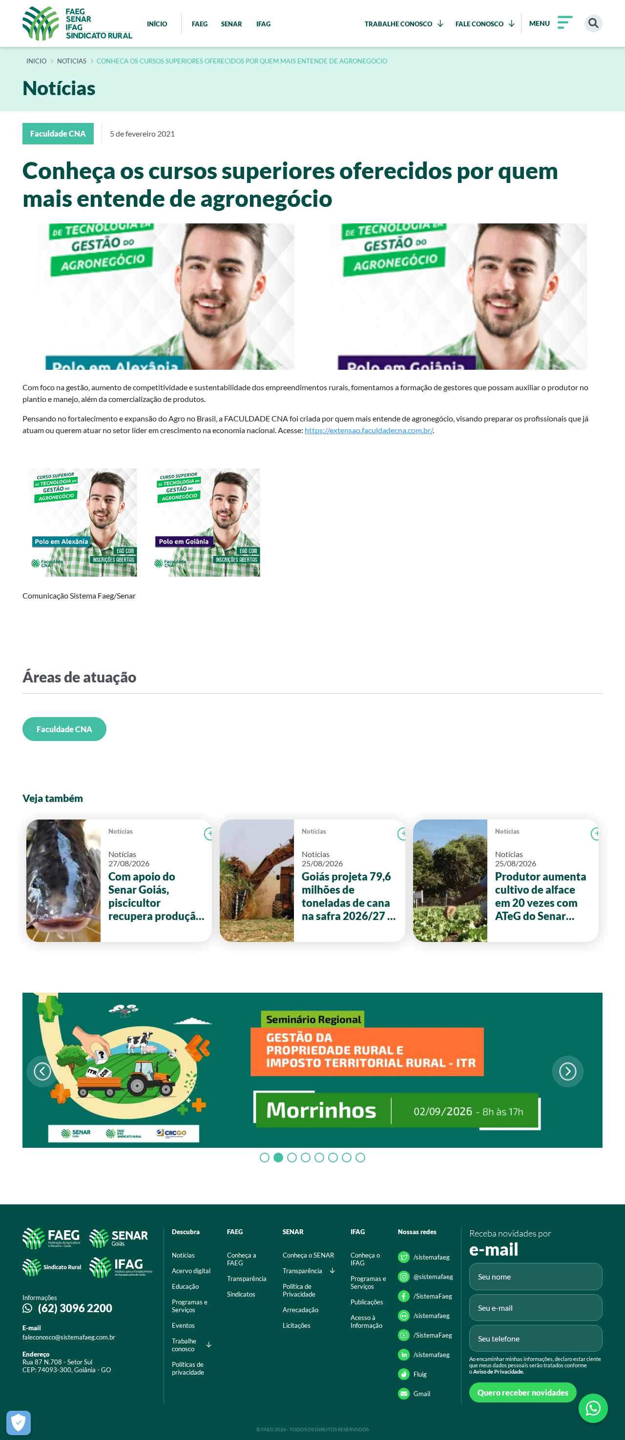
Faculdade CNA (64, 729)
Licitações (297, 1325)
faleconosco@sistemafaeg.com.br (68, 1337)
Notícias (120, 831)
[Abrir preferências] (18, 1423)
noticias (71, 61)
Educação (185, 1286)
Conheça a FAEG (241, 1259)
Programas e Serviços (190, 1306)
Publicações (367, 1302)
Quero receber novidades (523, 1392)
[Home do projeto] (77, 23)
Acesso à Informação (366, 1321)
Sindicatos (241, 1294)
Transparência (247, 1278)
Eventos (183, 1325)
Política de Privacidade (299, 1290)
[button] (567, 1071)
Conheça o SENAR (308, 1255)
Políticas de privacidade (188, 1368)
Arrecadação (300, 1310)
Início (36, 61)
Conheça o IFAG (365, 1259)
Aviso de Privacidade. (498, 1371)
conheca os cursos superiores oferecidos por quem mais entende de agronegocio (242, 61)
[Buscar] (593, 24)
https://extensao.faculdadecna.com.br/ (369, 430)
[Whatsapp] (593, 1408)
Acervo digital (191, 1271)
